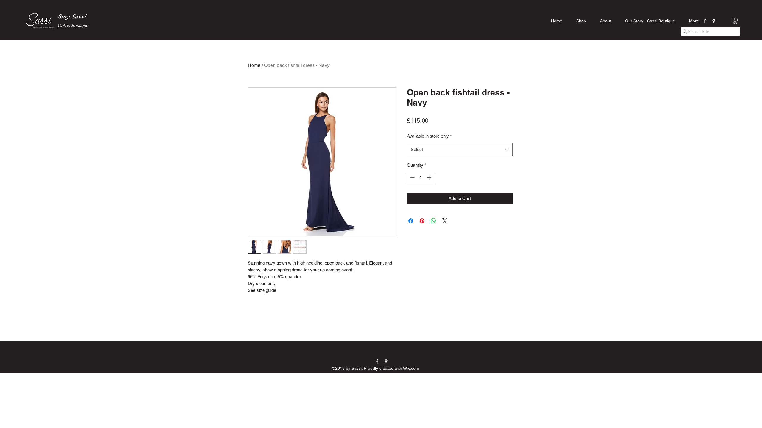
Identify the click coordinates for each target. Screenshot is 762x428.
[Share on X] (444, 220)
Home (254, 65)
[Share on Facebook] (410, 220)
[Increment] (430, 177)
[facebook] (705, 21)
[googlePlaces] (714, 21)
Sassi (78, 16)
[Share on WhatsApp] (433, 220)
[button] (735, 21)
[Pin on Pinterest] (422, 220)
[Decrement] (412, 177)
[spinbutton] (421, 177)
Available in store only (429, 136)
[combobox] (460, 149)
